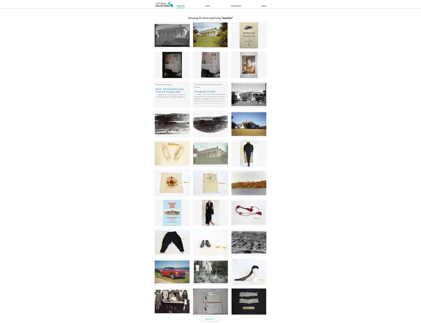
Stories (207, 6)
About (264, 6)
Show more (209, 319)
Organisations (236, 6)
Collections (180, 6)
